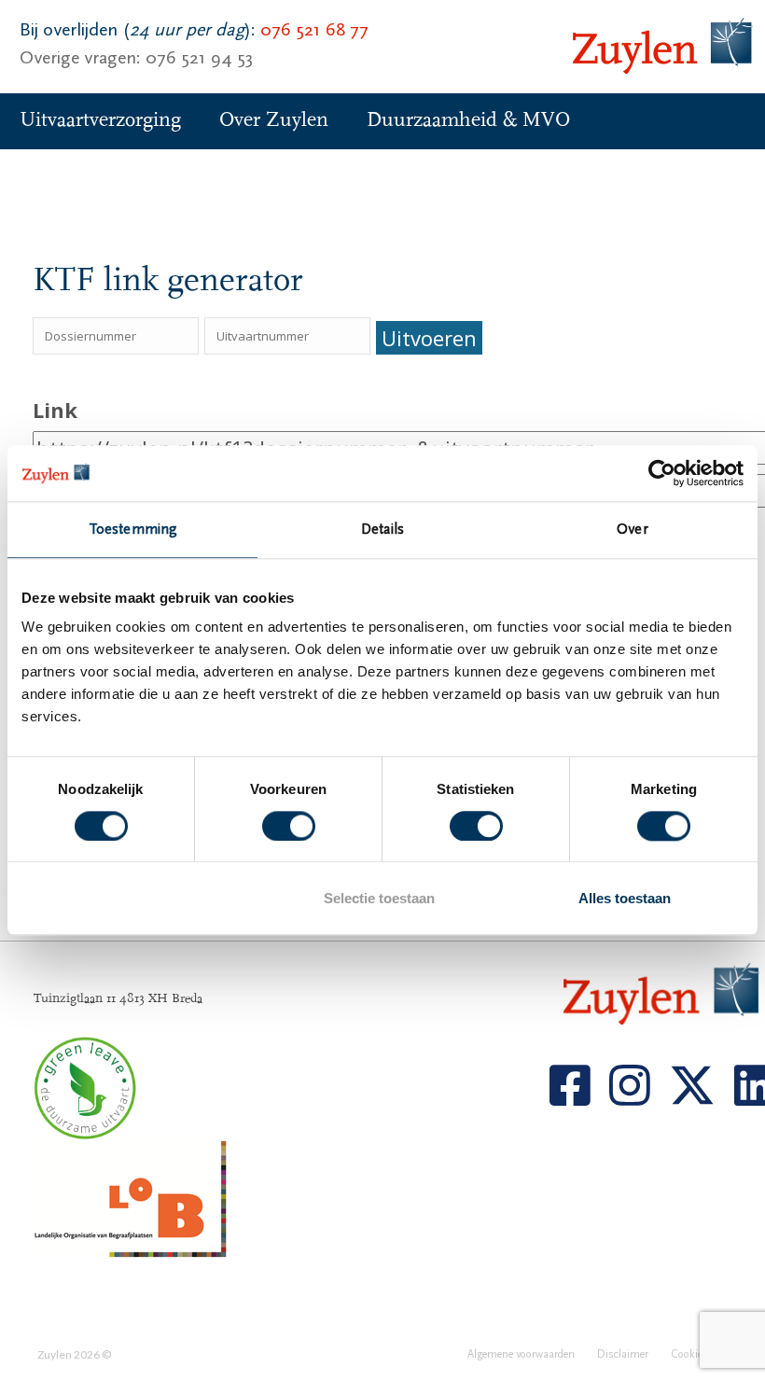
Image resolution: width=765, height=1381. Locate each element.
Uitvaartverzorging (100, 120)
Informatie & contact (109, 176)
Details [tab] (382, 529)
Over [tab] (632, 529)
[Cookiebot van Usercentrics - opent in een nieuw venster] (662, 473)
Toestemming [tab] (132, 529)
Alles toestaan (624, 899)
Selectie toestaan (379, 899)
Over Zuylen (273, 120)
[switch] (288, 826)
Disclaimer (622, 1354)
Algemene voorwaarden (521, 1354)
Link (55, 410)
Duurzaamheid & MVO (468, 120)
